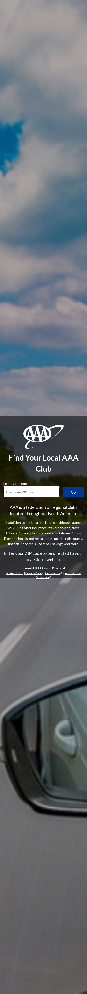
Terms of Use (14, 573)
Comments (52, 573)
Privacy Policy (34, 573)
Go (73, 492)
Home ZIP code (15, 483)
